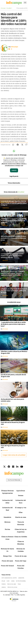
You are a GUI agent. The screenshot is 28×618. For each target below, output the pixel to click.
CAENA (12, 581)
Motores (7, 522)
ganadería (21, 578)
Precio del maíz (7, 561)
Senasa (20, 495)
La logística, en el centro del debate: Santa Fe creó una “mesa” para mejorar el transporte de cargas (14, 290)
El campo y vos (20, 507)
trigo (19, 584)
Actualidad (9, 8)
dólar (3, 581)
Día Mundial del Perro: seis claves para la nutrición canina (12, 400)
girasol (4, 587)
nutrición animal (21, 581)
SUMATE (14, 170)
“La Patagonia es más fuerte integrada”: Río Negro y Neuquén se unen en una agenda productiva (14, 220)
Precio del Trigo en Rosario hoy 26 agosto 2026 (13, 446)
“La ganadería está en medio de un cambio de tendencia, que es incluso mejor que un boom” (13, 324)
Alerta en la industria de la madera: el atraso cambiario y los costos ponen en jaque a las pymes (13, 238)
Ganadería (7, 517)
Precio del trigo (20, 561)
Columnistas (6, 207)
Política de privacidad (14, 480)
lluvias (7, 529)
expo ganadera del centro (9, 578)
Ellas (20, 512)
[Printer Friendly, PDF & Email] (26, 145)
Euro (8, 581)
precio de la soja (12, 587)
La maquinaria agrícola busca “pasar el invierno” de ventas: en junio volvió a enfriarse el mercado (12, 255)
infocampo (5, 225)
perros (4, 584)
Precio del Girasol (7, 566)
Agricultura (20, 491)
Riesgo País (7, 556)
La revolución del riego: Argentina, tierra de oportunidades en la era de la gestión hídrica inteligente (13, 203)
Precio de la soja (21, 556)
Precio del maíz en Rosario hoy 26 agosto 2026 (13, 423)
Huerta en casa (20, 517)
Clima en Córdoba (20, 537)
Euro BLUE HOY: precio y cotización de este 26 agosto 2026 (13, 375)
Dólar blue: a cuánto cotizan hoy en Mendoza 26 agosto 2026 (14, 352)
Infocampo (3, 8)
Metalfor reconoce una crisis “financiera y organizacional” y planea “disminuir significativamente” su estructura (13, 273)
